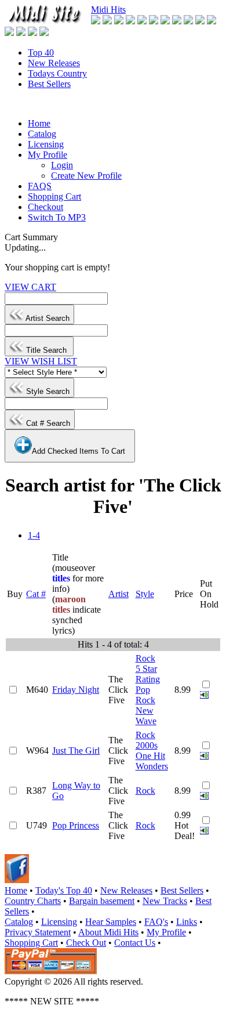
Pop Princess (75, 825)
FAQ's (156, 922)
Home (39, 123)
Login (62, 165)
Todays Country (57, 73)
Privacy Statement (38, 932)
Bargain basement (101, 901)
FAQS (40, 186)
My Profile (47, 155)
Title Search (46, 350)
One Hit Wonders (152, 761)
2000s (147, 745)
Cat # (36, 594)
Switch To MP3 (57, 217)
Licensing (46, 144)
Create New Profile (86, 175)
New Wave (146, 716)
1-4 (34, 535)
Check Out (86, 943)
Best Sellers (49, 84)
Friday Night (75, 690)
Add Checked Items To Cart (78, 451)
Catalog (42, 134)
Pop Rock (145, 695)
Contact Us (134, 943)
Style (145, 594)
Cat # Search (47, 423)
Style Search (47, 391)
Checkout (45, 207)
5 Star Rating (148, 674)
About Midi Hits (108, 932)
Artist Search (47, 318)
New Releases (54, 63)
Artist (118, 594)
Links (186, 922)
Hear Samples (110, 922)
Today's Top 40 (63, 890)
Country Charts (33, 901)
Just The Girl (76, 750)
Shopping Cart (54, 196)
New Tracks (165, 901)
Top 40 (41, 52)
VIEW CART (30, 287)
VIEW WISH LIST (41, 361)
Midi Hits (108, 10)
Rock (145, 658)
